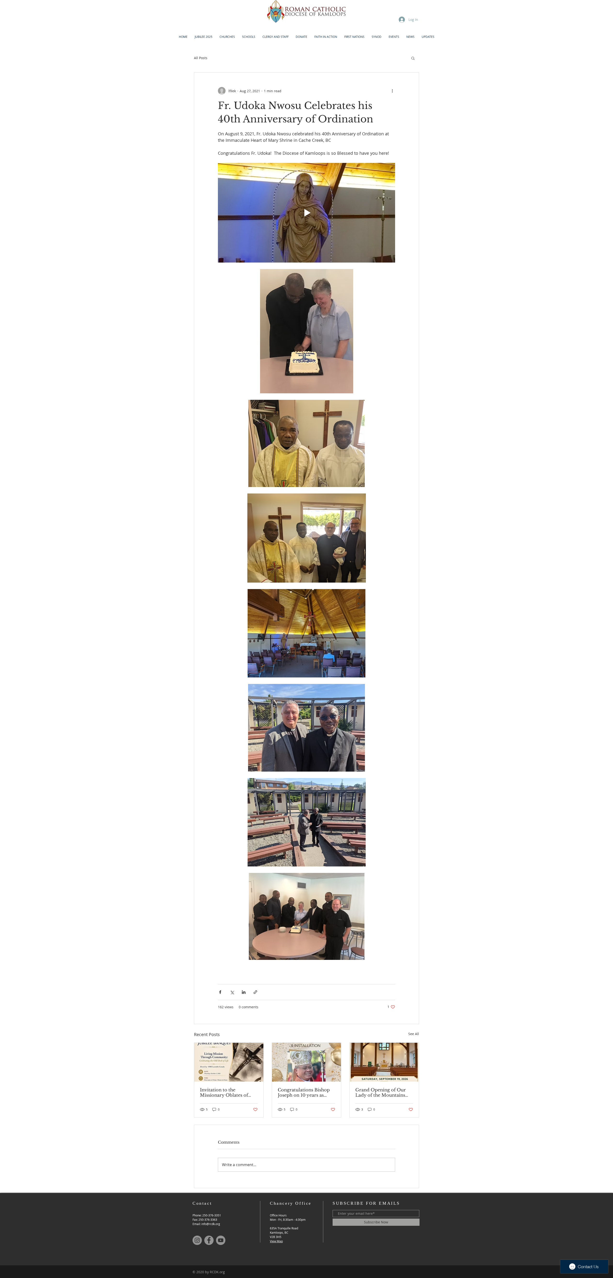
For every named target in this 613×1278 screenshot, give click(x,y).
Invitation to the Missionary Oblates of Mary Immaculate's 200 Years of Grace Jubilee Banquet (226, 1092)
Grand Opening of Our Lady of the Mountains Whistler (380, 1092)
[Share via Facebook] (220, 992)
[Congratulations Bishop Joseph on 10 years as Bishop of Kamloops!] (306, 1062)
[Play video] (306, 213)
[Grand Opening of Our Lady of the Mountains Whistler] (384, 1062)
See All (413, 1034)
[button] (413, 58)
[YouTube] (220, 1240)
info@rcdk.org (210, 1224)
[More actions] (392, 91)
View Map (276, 1241)
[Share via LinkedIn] (243, 992)
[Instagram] (197, 1240)
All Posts (200, 58)
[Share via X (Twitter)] (232, 992)
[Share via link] (255, 992)
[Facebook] (209, 1240)
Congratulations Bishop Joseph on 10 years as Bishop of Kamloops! (304, 1092)
